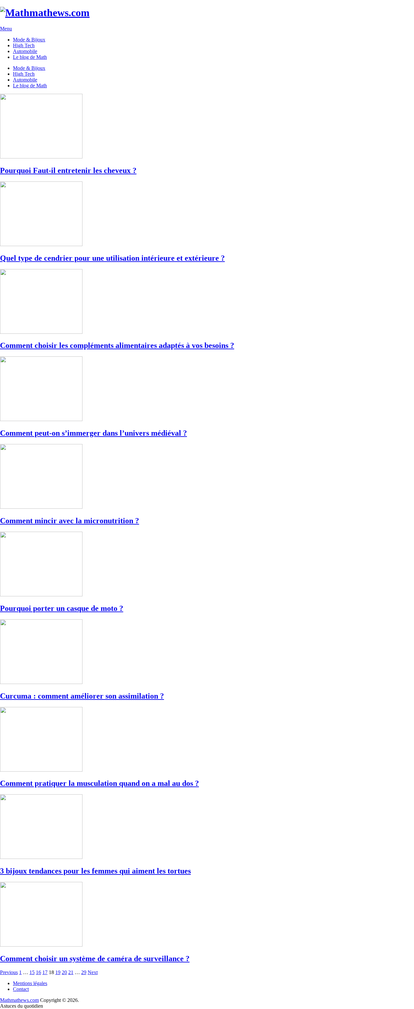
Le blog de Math (30, 57)
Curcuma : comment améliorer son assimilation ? (82, 696)
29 (83, 972)
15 (32, 972)
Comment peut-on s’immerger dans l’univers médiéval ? (93, 433)
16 (38, 972)
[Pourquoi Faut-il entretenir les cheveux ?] (207, 127)
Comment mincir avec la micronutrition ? (69, 520)
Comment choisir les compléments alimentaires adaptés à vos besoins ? (117, 345)
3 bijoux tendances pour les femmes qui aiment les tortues (95, 871)
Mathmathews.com (19, 1000)
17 (45, 972)
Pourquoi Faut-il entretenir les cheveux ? (68, 170)
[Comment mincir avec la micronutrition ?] (207, 477)
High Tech (24, 45)
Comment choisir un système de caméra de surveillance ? (95, 958)
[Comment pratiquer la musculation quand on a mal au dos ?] (207, 740)
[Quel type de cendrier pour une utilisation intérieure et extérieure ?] (207, 214)
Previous (9, 972)
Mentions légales (30, 983)
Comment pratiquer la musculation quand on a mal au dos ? (99, 783)
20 (64, 972)
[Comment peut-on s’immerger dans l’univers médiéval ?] (207, 389)
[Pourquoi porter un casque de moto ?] (207, 565)
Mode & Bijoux (29, 39)
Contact (21, 989)
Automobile (25, 51)
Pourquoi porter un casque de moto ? (61, 608)
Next (93, 972)
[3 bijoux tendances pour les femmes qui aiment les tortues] (207, 827)
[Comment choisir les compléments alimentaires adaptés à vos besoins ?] (207, 302)
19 (57, 972)
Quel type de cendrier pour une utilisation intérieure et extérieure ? (112, 258)
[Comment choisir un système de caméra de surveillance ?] (207, 915)
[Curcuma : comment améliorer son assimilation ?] (207, 652)
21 (70, 972)
